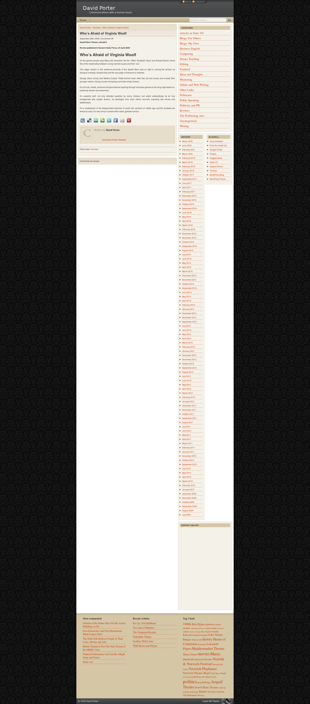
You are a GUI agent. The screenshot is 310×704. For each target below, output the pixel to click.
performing (187, 677)
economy (215, 631)
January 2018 (188, 170)
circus (218, 624)
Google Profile (216, 149)
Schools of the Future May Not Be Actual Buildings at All (104, 624)
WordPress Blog (217, 174)
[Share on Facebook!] (116, 120)
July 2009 (186, 514)
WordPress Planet (218, 179)
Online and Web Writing (194, 85)
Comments (199, 1)
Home (83, 19)
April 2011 (186, 439)
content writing (211, 628)
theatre (203, 691)
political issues (210, 676)
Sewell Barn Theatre (206, 687)
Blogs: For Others (190, 38)
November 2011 (189, 409)
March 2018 (187, 162)
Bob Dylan (198, 624)
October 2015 (188, 241)
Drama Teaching (189, 59)
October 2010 (188, 460)
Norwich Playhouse (203, 668)
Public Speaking (189, 100)
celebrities (209, 624)
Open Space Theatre (218, 673)
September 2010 (189, 464)
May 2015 (186, 262)
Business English (190, 48)
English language (200, 635)
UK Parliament (190, 695)
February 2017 (188, 191)
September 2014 (189, 288)
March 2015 (187, 271)
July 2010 (186, 468)
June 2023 (186, 145)
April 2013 (186, 338)
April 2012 (186, 388)
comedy (186, 628)
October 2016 (188, 204)
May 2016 (186, 216)
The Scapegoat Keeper (144, 632)
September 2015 (189, 246)
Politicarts (186, 95)
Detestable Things (142, 636)
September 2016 (189, 208)
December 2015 (189, 233)
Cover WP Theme (211, 701)
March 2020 (187, 153)
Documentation (216, 141)
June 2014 (186, 292)
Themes (213, 170)
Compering (186, 54)
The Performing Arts (192, 115)
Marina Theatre (190, 654)
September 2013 (189, 321)
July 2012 (186, 376)
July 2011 (186, 426)
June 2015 (186, 258)
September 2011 (189, 418)
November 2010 (189, 455)
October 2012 (188, 363)
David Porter (99, 8)
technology (194, 691)
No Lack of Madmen (143, 627)
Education (188, 634)
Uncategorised (188, 121)
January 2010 (188, 489)
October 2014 (188, 283)
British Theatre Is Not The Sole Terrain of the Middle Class (104, 648)
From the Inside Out (218, 145)
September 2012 (189, 367)
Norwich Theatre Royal (196, 673)
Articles (188, 1)
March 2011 (187, 443)
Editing (184, 64)
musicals (188, 659)
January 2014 (188, 309)
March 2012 (187, 393)
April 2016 (186, 220)
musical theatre (203, 659)
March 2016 (187, 225)
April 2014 (186, 300)
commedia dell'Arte (197, 628)
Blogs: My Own (189, 43)
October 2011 (188, 414)
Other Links (187, 90)
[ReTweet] (109, 120)
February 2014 (188, 304)
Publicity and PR (190, 105)
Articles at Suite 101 (192, 33)
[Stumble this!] (96, 120)
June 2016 (186, 212)
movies (204, 653)
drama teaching (195, 632)
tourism (220, 691)
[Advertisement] (204, 548)
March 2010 (187, 481)
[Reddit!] (122, 120)
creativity (220, 628)
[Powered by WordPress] (227, 701)
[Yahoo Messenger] (129, 120)
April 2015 (186, 267)
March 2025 (187, 141)
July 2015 (186, 254)
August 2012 (187, 372)
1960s (187, 624)
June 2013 (186, 330)
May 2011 (186, 435)
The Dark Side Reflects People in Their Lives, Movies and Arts (103, 640)
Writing (184, 126)
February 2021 (188, 149)
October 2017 (188, 174)
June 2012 (186, 380)
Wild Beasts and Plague (145, 645)
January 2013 (188, 351)
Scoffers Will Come (143, 641)
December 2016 (189, 195)
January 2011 (188, 451)
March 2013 (187, 342)
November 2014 (189, 279)
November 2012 (189, 359)
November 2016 (189, 200)
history (207, 639)
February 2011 (188, 447)
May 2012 (186, 384)
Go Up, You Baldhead (144, 623)
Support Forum (216, 166)
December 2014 (189, 275)
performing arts (197, 676)
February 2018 (188, 166)
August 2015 (187, 250)
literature (202, 644)
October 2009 (188, 502)
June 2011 (186, 430)
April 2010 (186, 476)
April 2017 (186, 187)
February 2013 (188, 346)
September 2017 (189, 179)
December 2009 (189, 493)
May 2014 (186, 296)
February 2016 (188, 229)
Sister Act (88, 661)
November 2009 (189, 497)
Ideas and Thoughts (191, 74)
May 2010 (186, 472)
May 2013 (186, 334)
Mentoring (186, 79)
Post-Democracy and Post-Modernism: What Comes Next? (102, 632)
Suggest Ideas (216, 158)
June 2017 (186, 183)
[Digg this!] (83, 120)
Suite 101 (214, 162)
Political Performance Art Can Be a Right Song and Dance (104, 655)
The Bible (211, 691)
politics (190, 681)
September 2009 (189, 506)
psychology (204, 682)
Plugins (213, 153)
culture (186, 631)
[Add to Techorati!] (103, 120)
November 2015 (189, 237)
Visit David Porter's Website (114, 139)
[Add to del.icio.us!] (89, 120)
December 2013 (189, 313)
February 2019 (188, 158)
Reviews (96, 27)
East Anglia (205, 631)
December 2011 (189, 405)
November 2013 (189, 317)
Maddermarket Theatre (208, 648)
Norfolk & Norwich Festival (203, 661)
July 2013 (186, 325)
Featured (185, 69)
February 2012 (188, 397)
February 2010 (188, 485)
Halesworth (197, 639)
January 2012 (188, 401)
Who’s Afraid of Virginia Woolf (116, 27)
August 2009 (187, 510)
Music (215, 653)
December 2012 (189, 355)
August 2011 (187, 422)
